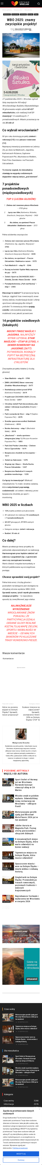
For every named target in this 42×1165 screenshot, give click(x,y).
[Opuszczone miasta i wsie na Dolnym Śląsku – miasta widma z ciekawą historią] (8, 866)
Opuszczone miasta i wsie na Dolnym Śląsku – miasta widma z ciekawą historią (26, 1039)
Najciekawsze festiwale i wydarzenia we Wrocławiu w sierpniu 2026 (27, 899)
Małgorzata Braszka (23, 29)
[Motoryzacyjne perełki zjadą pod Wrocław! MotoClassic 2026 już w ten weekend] (8, 815)
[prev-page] (3, 907)
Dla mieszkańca (7, 801)
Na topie (30, 14)
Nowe (36, 14)
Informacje (23, 14)
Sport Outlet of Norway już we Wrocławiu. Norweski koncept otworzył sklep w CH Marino (26, 784)
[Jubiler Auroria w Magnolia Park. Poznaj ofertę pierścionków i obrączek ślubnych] (8, 828)
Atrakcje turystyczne (6, 857)
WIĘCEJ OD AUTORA (16, 773)
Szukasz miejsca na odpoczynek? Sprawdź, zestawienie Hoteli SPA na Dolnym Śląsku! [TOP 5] (31, 713)
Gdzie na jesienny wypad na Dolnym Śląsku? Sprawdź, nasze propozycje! (10, 711)
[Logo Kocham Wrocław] (21, 3)
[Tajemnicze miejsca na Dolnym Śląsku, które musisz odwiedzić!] (8, 855)
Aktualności (28, 10)
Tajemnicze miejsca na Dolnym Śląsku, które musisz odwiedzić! (26, 855)
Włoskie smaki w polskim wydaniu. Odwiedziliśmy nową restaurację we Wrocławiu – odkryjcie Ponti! (27, 801)
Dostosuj (21, 1160)
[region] (21, 1136)
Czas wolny (6, 902)
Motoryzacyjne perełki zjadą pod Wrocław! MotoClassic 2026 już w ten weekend (26, 1017)
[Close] (39, 1109)
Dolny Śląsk (6, 845)
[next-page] (7, 907)
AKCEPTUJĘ (21, 1154)
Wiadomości (18, 10)
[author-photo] (21, 739)
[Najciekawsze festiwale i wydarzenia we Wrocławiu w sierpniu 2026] (8, 899)
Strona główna (7, 10)
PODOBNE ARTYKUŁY (16, 770)
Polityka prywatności (20, 1148)
